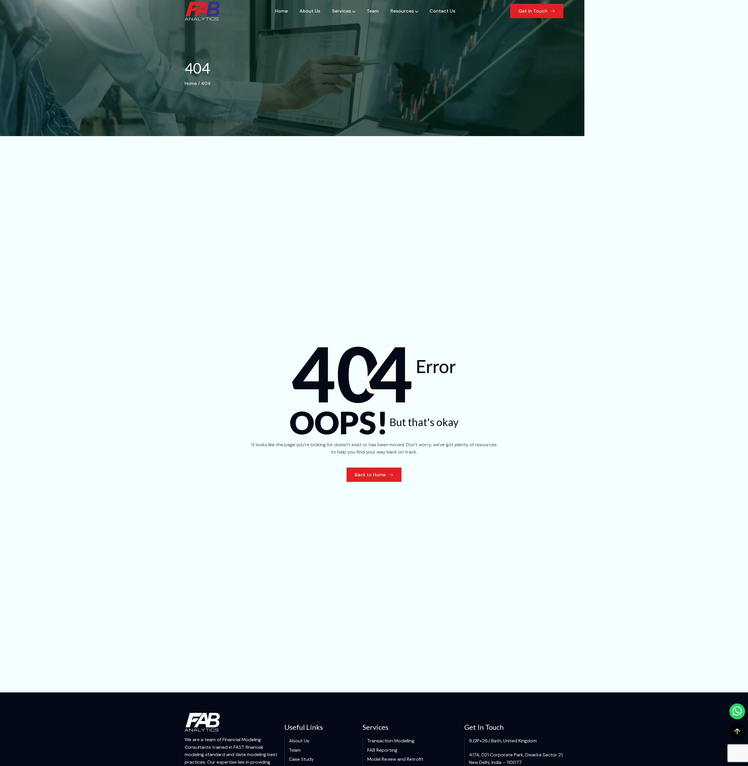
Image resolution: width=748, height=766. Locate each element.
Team (373, 11)
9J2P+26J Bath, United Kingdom (503, 741)
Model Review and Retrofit (395, 759)
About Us (309, 11)
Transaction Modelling (390, 741)
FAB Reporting (382, 750)
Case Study (301, 759)
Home (281, 11)
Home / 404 (198, 83)
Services (341, 11)
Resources (402, 11)
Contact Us (442, 11)
